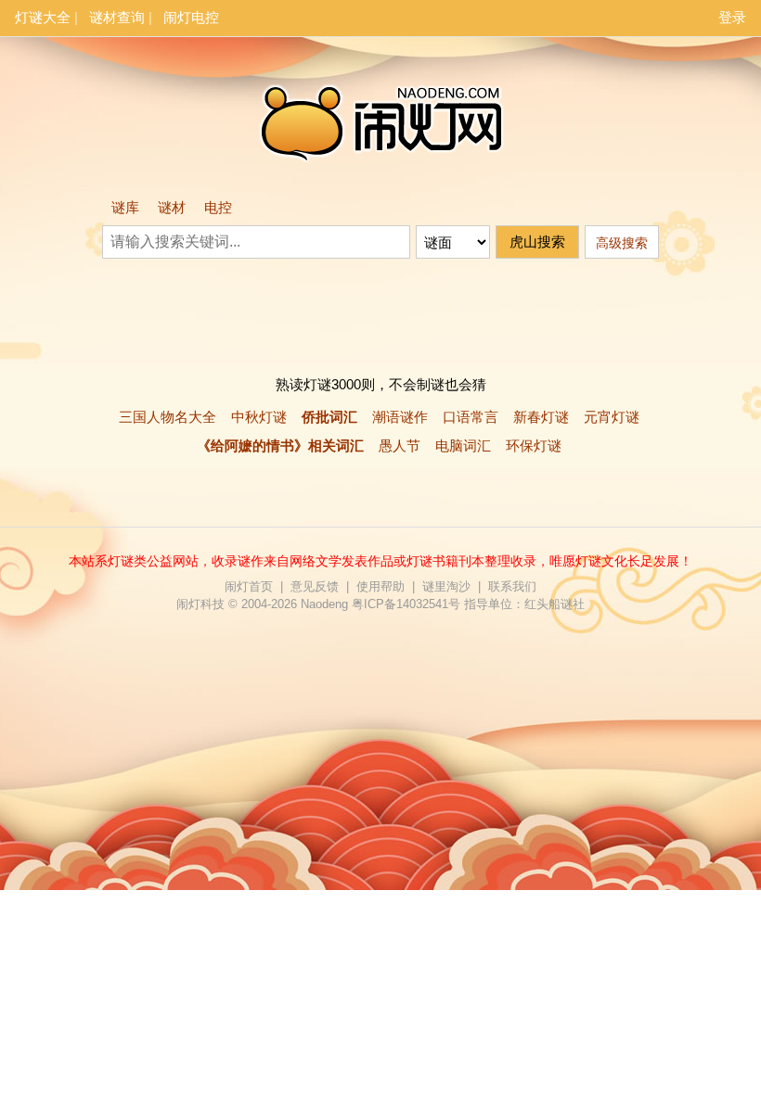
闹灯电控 (191, 17)
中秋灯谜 (259, 417)
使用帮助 (380, 586)
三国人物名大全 (167, 417)
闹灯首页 (249, 586)
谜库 (125, 207)
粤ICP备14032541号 (406, 604)
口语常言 (470, 417)
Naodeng (324, 604)
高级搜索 (622, 242)
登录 (732, 17)
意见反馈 (314, 586)
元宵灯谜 (611, 417)
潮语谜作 (400, 417)
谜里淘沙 (446, 586)
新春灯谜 (541, 417)
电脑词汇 (463, 445)
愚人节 (399, 445)
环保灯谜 (533, 445)
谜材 (172, 207)
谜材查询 (117, 17)
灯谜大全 (43, 17)
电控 (218, 207)
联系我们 (512, 586)
